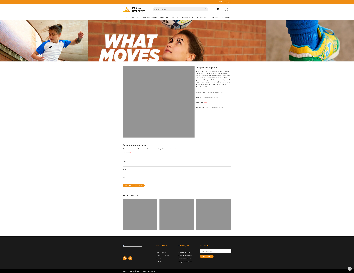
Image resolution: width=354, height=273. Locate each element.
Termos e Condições (184, 259)
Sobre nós (159, 259)
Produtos (134, 17)
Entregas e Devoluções (185, 262)
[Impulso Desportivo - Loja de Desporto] (134, 9)
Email (124, 169)
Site (124, 177)
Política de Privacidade (185, 256)
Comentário (127, 153)
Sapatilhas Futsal (149, 17)
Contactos (226, 17)
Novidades (201, 17)
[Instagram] (130, 258)
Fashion (179, 42)
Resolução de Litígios (184, 253)
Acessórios (163, 17)
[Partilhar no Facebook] (197, 113)
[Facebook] (125, 258)
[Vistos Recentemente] (350, 269)
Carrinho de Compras (162, 256)
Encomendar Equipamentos (183, 17)
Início (125, 17)
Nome (124, 161)
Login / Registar (161, 253)
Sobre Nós (214, 17)
